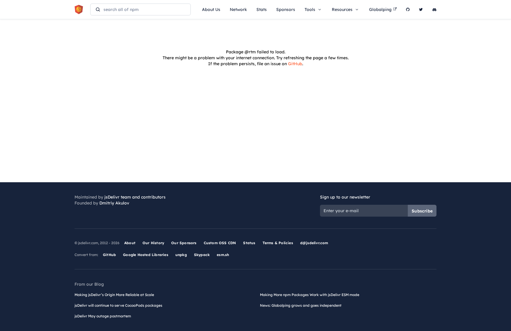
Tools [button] (310, 9)
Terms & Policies (278, 243)
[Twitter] (421, 9)
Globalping (380, 9)
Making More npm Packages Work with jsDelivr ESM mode (309, 294)
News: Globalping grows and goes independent (301, 305)
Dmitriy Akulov (114, 203)
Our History (153, 243)
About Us (211, 9)
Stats (261, 9)
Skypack (202, 254)
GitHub (295, 63)
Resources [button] (342, 9)
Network (238, 9)
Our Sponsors (183, 243)
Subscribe (422, 211)
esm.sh (223, 254)
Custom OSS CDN (220, 243)
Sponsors (285, 9)
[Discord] (434, 9)
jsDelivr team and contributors (135, 197)
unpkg (181, 254)
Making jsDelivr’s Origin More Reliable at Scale (114, 294)
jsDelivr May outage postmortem (103, 316)
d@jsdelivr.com (314, 243)
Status (249, 243)
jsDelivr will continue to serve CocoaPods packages (118, 305)
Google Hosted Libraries (145, 254)
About (129, 243)
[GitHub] (408, 9)
